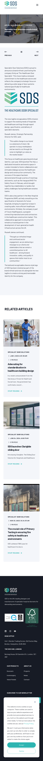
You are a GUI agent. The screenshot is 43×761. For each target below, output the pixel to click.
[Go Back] (21, 52)
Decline (21, 751)
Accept (21, 745)
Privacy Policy (28, 724)
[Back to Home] (11, 4)
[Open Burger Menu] (37, 5)
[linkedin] (6, 631)
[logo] (11, 591)
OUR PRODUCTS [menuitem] (13, 666)
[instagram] (10, 631)
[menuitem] (10, 671)
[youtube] (14, 631)
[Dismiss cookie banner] (35, 702)
